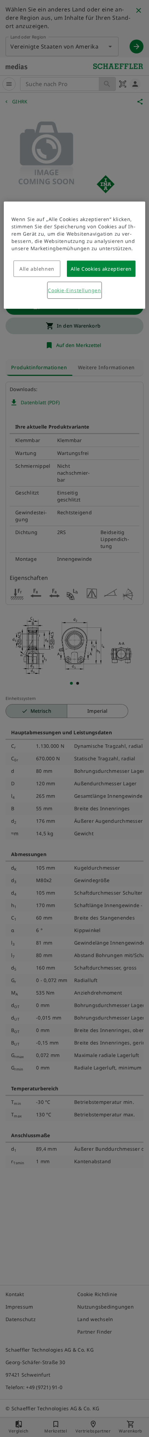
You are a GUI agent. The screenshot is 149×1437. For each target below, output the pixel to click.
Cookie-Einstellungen (74, 290)
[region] (75, 255)
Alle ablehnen (36, 268)
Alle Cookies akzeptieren (101, 268)
